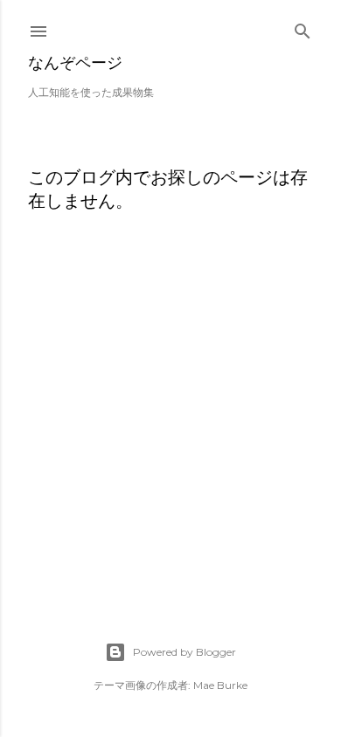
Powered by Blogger (184, 651)
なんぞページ (75, 62)
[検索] (302, 27)
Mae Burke (220, 685)
